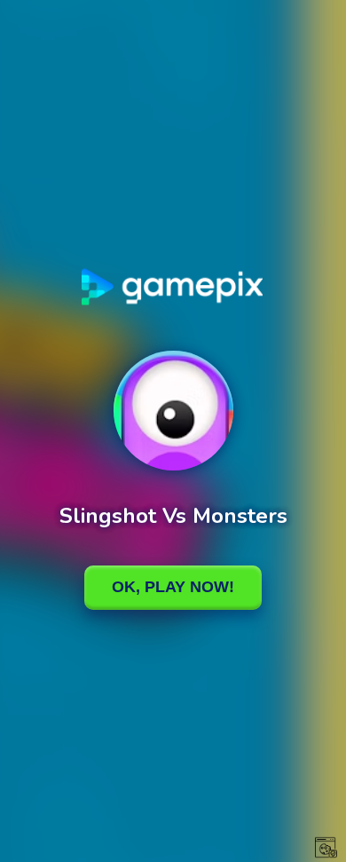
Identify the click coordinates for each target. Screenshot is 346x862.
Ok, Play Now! (173, 587)
